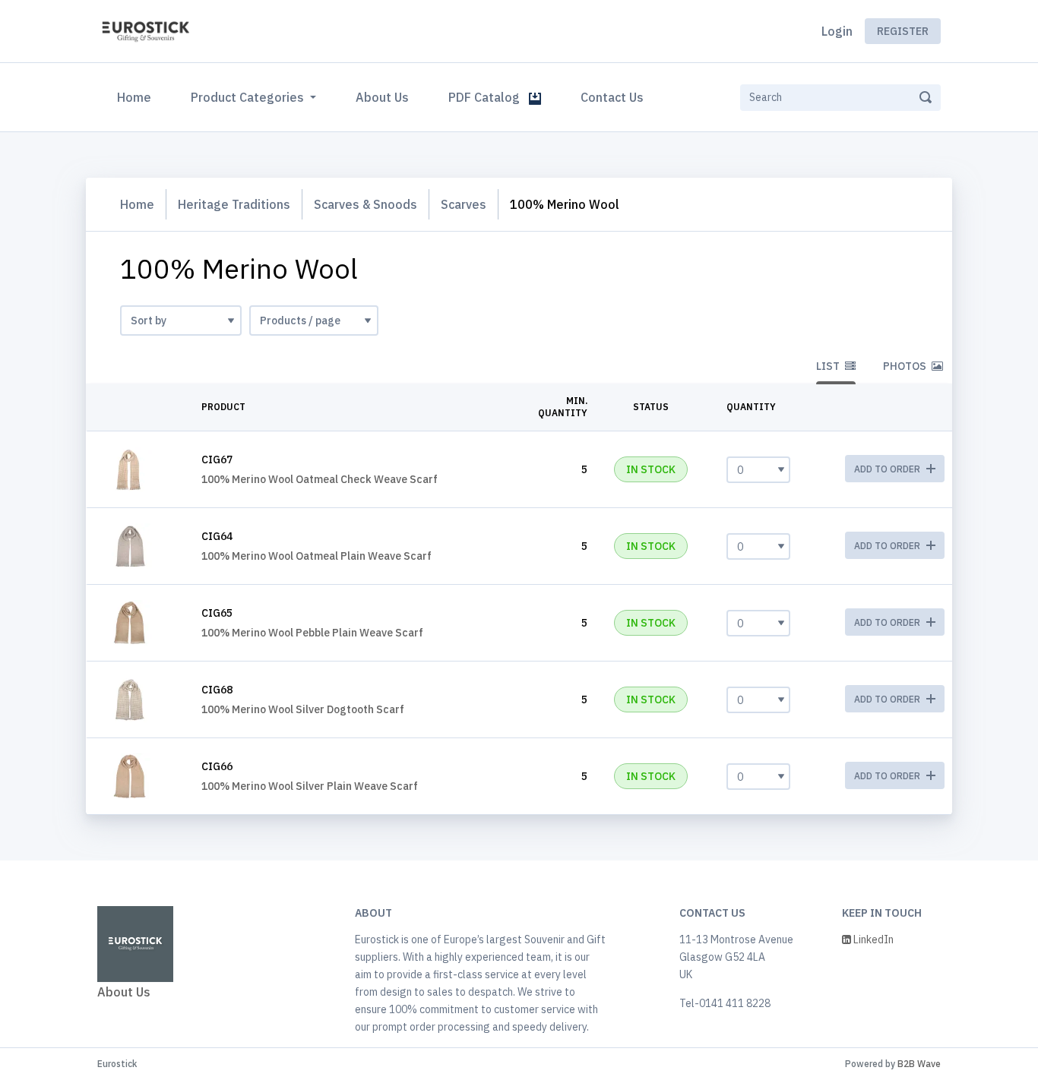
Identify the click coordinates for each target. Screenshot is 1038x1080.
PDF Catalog (488, 97)
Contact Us (612, 97)
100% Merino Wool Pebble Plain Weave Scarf (312, 632)
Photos (906, 366)
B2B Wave (919, 1063)
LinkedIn (872, 939)
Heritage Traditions (234, 204)
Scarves (463, 204)
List (829, 366)
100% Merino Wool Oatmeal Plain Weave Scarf (316, 556)
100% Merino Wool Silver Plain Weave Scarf (309, 786)
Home (137, 97)
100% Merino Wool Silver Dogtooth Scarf (302, 709)
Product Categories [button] (249, 97)
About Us (382, 97)
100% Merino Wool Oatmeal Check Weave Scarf (319, 479)
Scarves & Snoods (365, 204)
